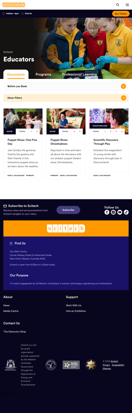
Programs (43, 74)
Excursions (16, 74)
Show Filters (14, 98)
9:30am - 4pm (12, 13)
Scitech (8, 52)
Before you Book (17, 86)
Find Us (28, 13)
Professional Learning (79, 74)
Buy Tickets (121, 13)
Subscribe (68, 210)
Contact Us (11, 323)
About (8, 297)
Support (72, 297)
